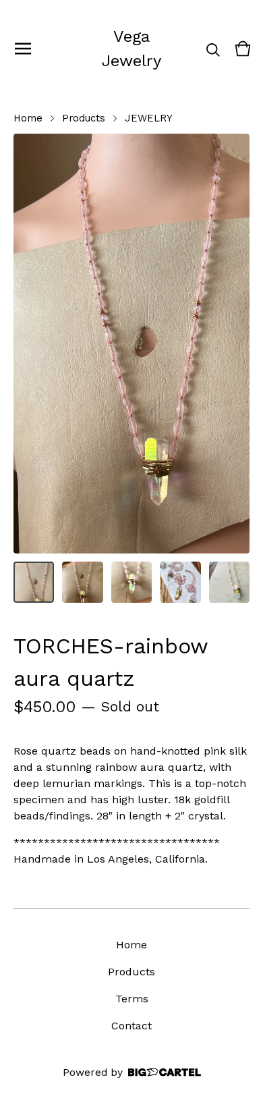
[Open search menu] (213, 48)
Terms (131, 998)
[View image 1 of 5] (33, 582)
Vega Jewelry (131, 48)
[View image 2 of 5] (82, 582)
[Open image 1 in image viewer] (131, 343)
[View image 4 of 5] (180, 582)
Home (27, 118)
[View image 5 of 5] (229, 582)
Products (83, 118)
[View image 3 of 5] (131, 582)
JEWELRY (149, 118)
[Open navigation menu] (23, 48)
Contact (131, 1025)
